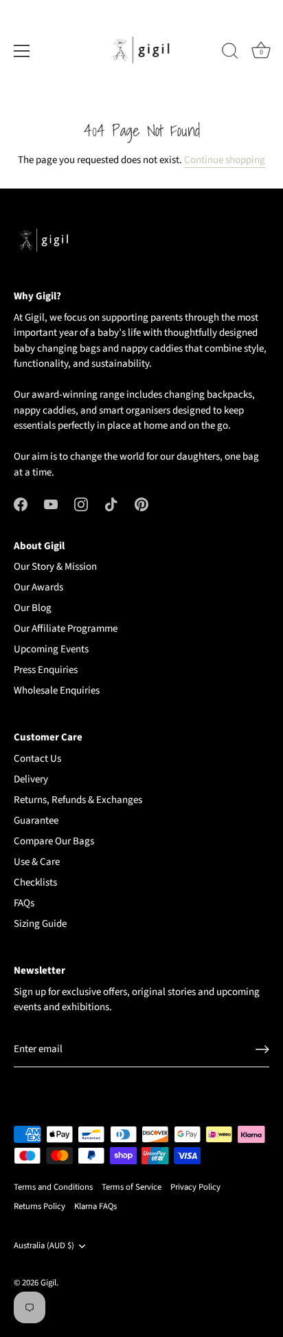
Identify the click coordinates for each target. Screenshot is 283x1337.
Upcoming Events (51, 649)
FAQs (24, 903)
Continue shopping (224, 160)
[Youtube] (51, 504)
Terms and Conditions (53, 1187)
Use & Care (37, 862)
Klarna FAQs (95, 1206)
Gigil (48, 1282)
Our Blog (33, 608)
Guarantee (36, 820)
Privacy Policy (195, 1187)
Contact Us (37, 758)
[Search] (230, 53)
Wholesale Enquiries (57, 690)
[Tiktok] (111, 504)
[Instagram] (81, 504)
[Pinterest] (141, 504)
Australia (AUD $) (44, 1246)
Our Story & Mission (55, 566)
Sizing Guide (40, 924)
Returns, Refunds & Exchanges (78, 800)
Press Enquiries (46, 670)
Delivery (31, 779)
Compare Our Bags (54, 841)
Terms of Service (131, 1187)
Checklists (35, 882)
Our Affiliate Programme (65, 628)
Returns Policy (39, 1206)
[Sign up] (262, 1049)
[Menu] (22, 51)
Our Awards (38, 587)
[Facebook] (20, 504)
